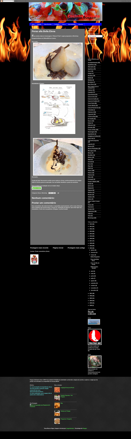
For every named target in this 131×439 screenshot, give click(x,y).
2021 (91, 293)
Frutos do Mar (91, 129)
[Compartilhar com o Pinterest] (55, 193)
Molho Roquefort (95, 256)
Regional (90, 190)
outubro (93, 285)
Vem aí (64, 24)
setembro (93, 283)
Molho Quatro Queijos (94, 267)
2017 (91, 240)
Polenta (90, 175)
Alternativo (91, 66)
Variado (90, 209)
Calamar (90, 90)
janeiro (93, 250)
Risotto (90, 194)
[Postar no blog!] (50, 193)
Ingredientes (91, 134)
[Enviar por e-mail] (49, 193)
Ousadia (39, 24)
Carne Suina (91, 103)
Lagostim (90, 144)
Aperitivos (90, 69)
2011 (91, 226)
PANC (89, 168)
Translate (93, 39)
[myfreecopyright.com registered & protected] (41, 406)
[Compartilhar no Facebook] (53, 193)
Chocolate (90, 110)
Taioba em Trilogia (65, 411)
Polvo (89, 177)
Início (33, 24)
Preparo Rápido (92, 181)
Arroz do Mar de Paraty (95, 263)
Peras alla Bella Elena (95, 260)
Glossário (80, 24)
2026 (91, 305)
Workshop (44, 193)
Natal (89, 159)
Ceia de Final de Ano (93, 107)
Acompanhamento (93, 62)
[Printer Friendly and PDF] (37, 189)
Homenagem (91, 131)
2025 (91, 303)
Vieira (89, 215)
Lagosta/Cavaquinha (93, 140)
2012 (91, 228)
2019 (91, 245)
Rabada (90, 188)
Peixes (89, 170)
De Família (90, 118)
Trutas (89, 204)
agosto (93, 280)
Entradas (90, 127)
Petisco (90, 172)
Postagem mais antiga (76, 248)
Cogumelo (90, 114)
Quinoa (90, 185)
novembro (94, 288)
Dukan (89, 123)
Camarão (90, 92)
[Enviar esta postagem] (58, 193)
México (90, 153)
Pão (62, 403)
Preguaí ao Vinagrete (66, 419)
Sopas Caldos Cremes (94, 201)
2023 (91, 298)
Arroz (89, 71)
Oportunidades (72, 24)
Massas (90, 146)
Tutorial (90, 207)
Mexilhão (90, 155)
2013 (91, 231)
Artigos (90, 73)
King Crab (90, 138)
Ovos (89, 164)
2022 (91, 295)
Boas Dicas (91, 84)
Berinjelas (90, 82)
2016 (91, 238)
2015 (91, 236)
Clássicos (90, 112)
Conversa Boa (91, 116)
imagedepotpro (70, 428)
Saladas (90, 196)
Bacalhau (90, 75)
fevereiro (93, 252)
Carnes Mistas (91, 105)
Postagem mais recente (39, 248)
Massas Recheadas (93, 148)
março (93, 254)
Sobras (90, 199)
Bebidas (90, 80)
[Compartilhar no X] (52, 193)
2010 (91, 224)
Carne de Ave (91, 96)
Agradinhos (91, 64)
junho (92, 276)
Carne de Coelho (92, 99)
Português (90, 179)
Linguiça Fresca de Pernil (67, 387)
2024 (91, 300)
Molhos (90, 157)
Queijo (89, 183)
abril (92, 271)
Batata (89, 77)
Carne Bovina (91, 94)
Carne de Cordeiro (93, 101)
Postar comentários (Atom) (42, 251)
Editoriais (90, 125)
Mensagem (91, 150)
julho (92, 278)
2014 (91, 233)
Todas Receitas (48, 24)
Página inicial (58, 248)
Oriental (90, 161)
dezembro (94, 290)
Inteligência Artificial (93, 136)
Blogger (85, 428)
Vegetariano (91, 211)
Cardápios (56, 24)
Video (89, 213)
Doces (39, 193)
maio (92, 273)
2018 (91, 243)
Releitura (90, 192)
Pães (89, 166)
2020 (91, 248)
